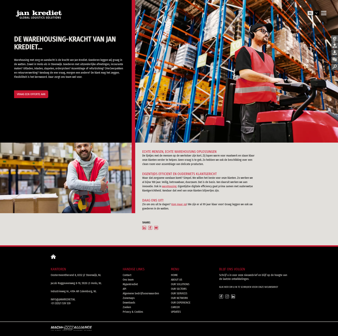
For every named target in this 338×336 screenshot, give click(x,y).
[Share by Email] (156, 228)
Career (175, 307)
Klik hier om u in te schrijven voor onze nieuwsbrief (248, 287)
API (124, 288)
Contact (127, 275)
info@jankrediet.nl (63, 299)
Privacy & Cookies (133, 311)
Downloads (129, 302)
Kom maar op (179, 204)
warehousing (169, 186)
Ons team (128, 279)
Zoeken (127, 307)
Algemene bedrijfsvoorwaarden (141, 293)
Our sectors (179, 288)
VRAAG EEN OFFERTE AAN (31, 94)
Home (174, 275)
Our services (179, 293)
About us (176, 279)
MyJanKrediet (130, 284)
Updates (176, 311)
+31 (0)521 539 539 (61, 303)
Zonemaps (129, 298)
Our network (179, 298)
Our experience (180, 302)
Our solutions (180, 284)
